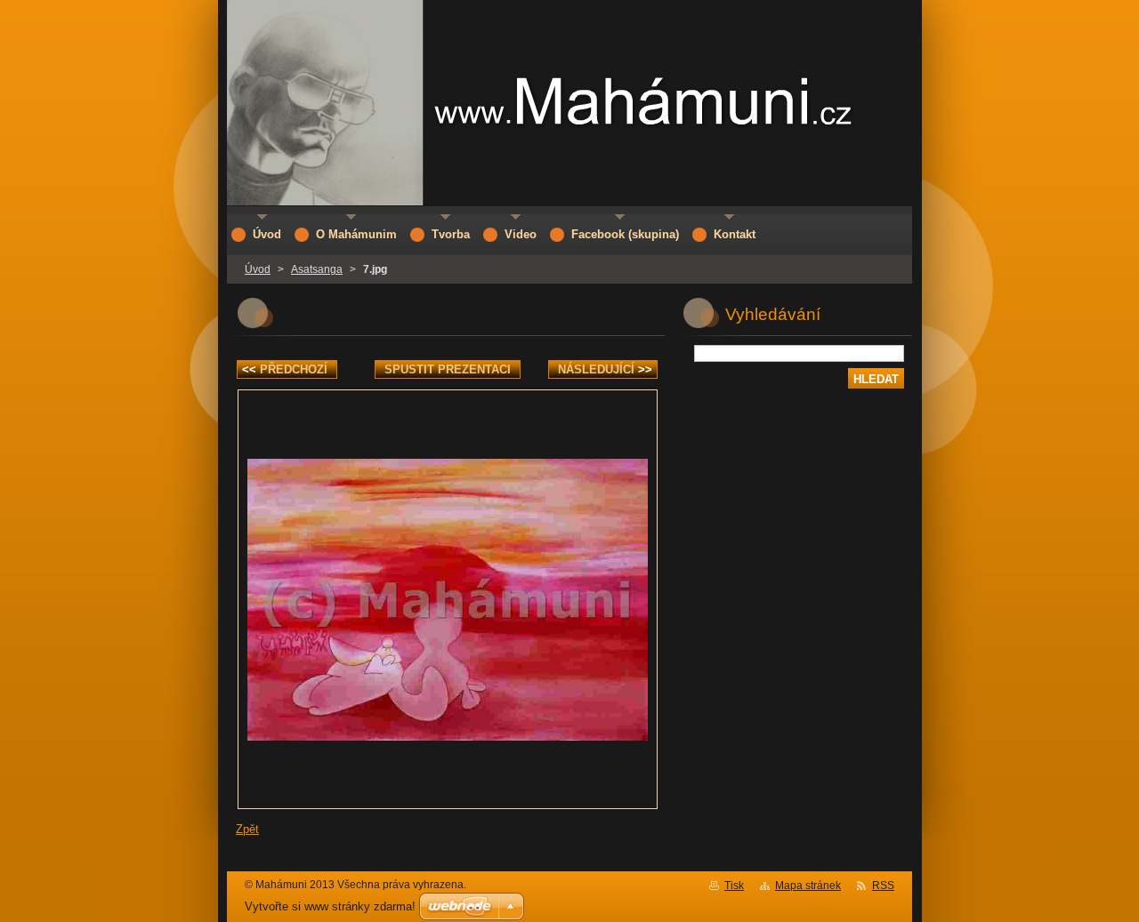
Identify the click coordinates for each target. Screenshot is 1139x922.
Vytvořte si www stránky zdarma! (330, 906)
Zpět (247, 829)
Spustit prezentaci (447, 369)
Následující (605, 369)
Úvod (258, 269)
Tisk (734, 885)
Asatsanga (317, 269)
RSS (883, 885)
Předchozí (284, 369)
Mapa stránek (808, 885)
